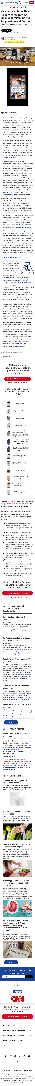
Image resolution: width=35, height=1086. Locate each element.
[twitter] (24, 1055)
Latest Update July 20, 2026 (14, 42)
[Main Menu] (2, 2)
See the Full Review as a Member (17, 379)
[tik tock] (6, 1055)
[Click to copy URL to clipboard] (21, 7)
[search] (23, 2)
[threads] (20, 1055)
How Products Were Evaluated (18, 280)
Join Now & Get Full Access (17, 1016)
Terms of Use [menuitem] (7, 1070)
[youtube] (11, 1055)
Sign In (26, 2)
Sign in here (23, 383)
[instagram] (15, 1055)
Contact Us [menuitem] (17, 1070)
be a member (12, 501)
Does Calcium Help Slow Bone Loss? (13, 33)
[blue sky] (17, 1061)
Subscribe (29, 977)
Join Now (31, 2)
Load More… (11, 722)
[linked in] (29, 1055)
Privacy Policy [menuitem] (27, 1070)
